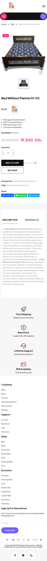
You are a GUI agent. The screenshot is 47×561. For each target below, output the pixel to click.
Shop (4, 436)
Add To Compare (35, 163)
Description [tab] (10, 219)
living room (24, 185)
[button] (44, 6)
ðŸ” (40, 72)
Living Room (31, 181)
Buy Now (12, 170)
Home (3, 24)
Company (6, 384)
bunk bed (15, 185)
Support (5, 414)
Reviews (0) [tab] (32, 219)
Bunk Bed (21, 181)
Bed (12, 24)
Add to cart (12, 163)
